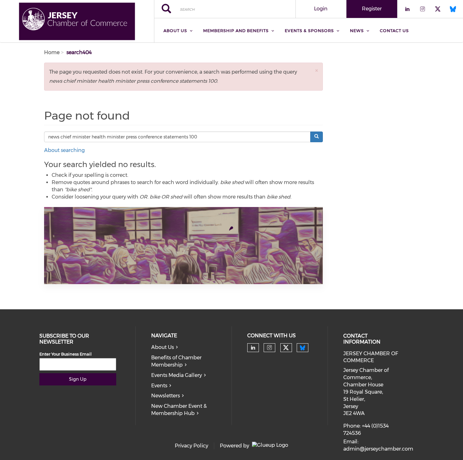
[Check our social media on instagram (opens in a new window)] (269, 348)
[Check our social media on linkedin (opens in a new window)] (253, 348)
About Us (162, 347)
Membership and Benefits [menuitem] (236, 30)
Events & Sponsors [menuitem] (309, 30)
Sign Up (77, 379)
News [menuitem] (357, 30)
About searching (64, 150)
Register (372, 9)
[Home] (77, 21)
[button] (316, 70)
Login (321, 9)
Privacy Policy (191, 446)
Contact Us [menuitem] (394, 30)
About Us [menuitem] (175, 30)
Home (52, 52)
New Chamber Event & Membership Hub (179, 409)
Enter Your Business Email (65, 353)
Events (159, 386)
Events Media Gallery (176, 375)
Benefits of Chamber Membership (176, 361)
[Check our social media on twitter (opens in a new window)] (286, 348)
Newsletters (165, 396)
